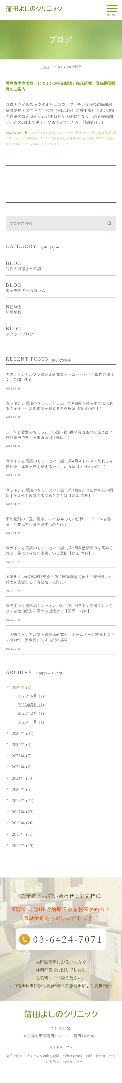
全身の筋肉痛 (91, 132)
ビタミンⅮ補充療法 (34, 143)
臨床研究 (88, 138)
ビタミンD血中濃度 (25, 138)
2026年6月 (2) (31, 696)
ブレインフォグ (58, 143)
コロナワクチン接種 (68, 132)
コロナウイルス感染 (41, 132)
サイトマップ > (61, 1047)
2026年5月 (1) (31, 705)
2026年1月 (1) (31, 722)
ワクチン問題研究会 (52, 138)
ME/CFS (101, 138)
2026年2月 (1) (31, 713)
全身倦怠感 (74, 138)
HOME (45, 67)
